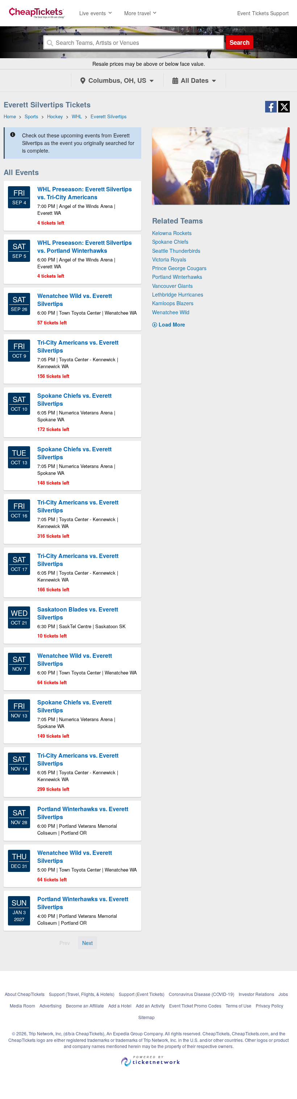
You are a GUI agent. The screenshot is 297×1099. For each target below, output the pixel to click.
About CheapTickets (25, 994)
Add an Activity (150, 1005)
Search (240, 42)
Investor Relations (256, 994)
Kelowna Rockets (172, 233)
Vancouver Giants (172, 285)
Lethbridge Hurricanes (177, 294)
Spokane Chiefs (170, 241)
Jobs (283, 994)
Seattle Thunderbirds (176, 250)
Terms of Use (238, 1005)
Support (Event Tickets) (141, 994)
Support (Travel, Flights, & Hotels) (81, 994)
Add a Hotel (119, 1005)
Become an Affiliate (85, 1005)
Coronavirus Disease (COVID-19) (201, 994)
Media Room (22, 1005)
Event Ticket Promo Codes (195, 1005)
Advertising (50, 1005)
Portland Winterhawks (177, 276)
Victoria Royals (169, 259)
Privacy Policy (269, 1005)
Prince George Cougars (179, 268)
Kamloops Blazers (172, 303)
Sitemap (146, 1017)
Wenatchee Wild (170, 312)
